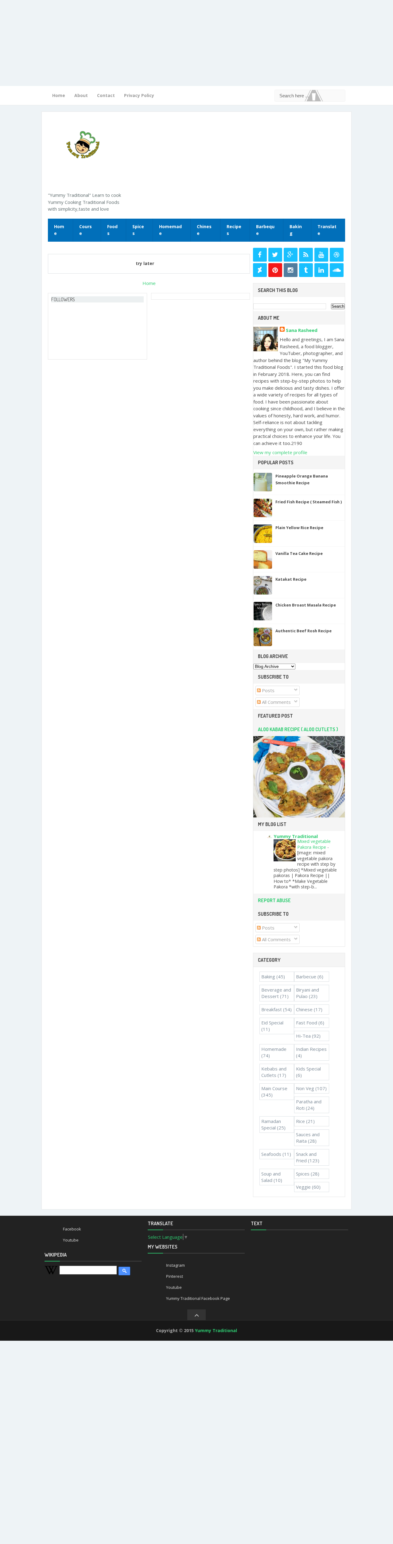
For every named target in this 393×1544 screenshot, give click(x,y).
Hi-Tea (303, 1036)
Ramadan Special (271, 1124)
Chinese (204, 230)
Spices (138, 230)
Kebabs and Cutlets (273, 1072)
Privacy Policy (139, 95)
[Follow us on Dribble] (337, 255)
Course (85, 230)
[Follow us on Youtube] (321, 255)
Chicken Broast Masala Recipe (305, 605)
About (81, 95)
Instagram (175, 1265)
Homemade (170, 230)
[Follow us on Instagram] (291, 270)
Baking (296, 230)
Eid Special (272, 1023)
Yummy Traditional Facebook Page (198, 1298)
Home (58, 95)
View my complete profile (280, 452)
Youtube (71, 1240)
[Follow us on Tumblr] (306, 270)
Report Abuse (274, 900)
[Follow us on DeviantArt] (260, 270)
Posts (267, 690)
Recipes (234, 230)
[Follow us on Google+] (291, 255)
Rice (300, 1121)
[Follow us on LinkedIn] (321, 270)
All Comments (276, 702)
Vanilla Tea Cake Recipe (299, 553)
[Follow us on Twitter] (275, 255)
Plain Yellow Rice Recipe (299, 527)
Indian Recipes (311, 1049)
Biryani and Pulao (307, 993)
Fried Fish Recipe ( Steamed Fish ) (308, 502)
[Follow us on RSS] (306, 255)
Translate (327, 230)
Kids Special (308, 1069)
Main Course (274, 1088)
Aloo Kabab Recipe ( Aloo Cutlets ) (298, 729)
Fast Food (306, 1023)
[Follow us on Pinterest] (275, 270)
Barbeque (265, 230)
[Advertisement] (184, 43)
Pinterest (174, 1276)
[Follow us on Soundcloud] (337, 270)
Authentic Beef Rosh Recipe (303, 631)
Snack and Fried (306, 1157)
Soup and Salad (271, 1177)
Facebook (72, 1229)
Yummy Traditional (296, 836)
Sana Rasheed (301, 330)
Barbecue (306, 976)
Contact (106, 95)
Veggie (303, 1187)
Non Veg (305, 1088)
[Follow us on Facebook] (260, 255)
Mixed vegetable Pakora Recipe (314, 844)
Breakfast (271, 1009)
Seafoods (271, 1154)
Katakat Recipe (290, 579)
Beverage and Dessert (276, 993)
